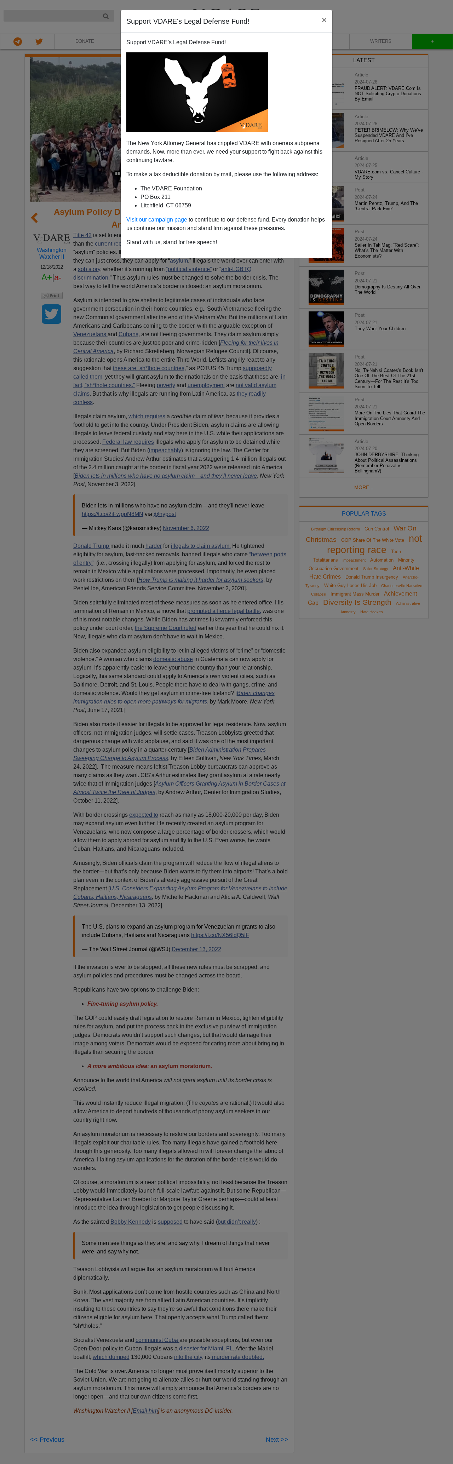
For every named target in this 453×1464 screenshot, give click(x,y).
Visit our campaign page (156, 220)
